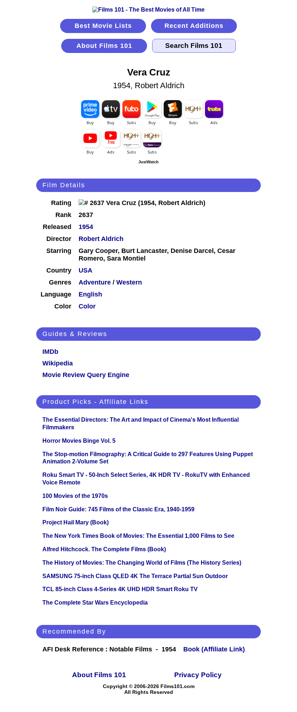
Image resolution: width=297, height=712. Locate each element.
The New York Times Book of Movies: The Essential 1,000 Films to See (138, 536)
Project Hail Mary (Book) (75, 522)
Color (87, 306)
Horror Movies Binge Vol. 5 (79, 441)
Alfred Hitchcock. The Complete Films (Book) (104, 549)
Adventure (95, 282)
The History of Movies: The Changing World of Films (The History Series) (141, 563)
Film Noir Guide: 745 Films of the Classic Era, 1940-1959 (118, 509)
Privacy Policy (198, 675)
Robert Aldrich (101, 238)
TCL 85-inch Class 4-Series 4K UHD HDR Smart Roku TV (120, 589)
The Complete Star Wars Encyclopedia (95, 603)
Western (129, 282)
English (90, 294)
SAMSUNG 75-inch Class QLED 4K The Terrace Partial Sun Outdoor (135, 576)
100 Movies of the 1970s (75, 496)
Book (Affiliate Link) (214, 649)
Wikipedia (57, 363)
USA (85, 270)
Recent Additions (193, 25)
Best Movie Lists (103, 25)
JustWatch (148, 162)
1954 (86, 226)
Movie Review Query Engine (85, 374)
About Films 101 (104, 45)
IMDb (50, 351)
